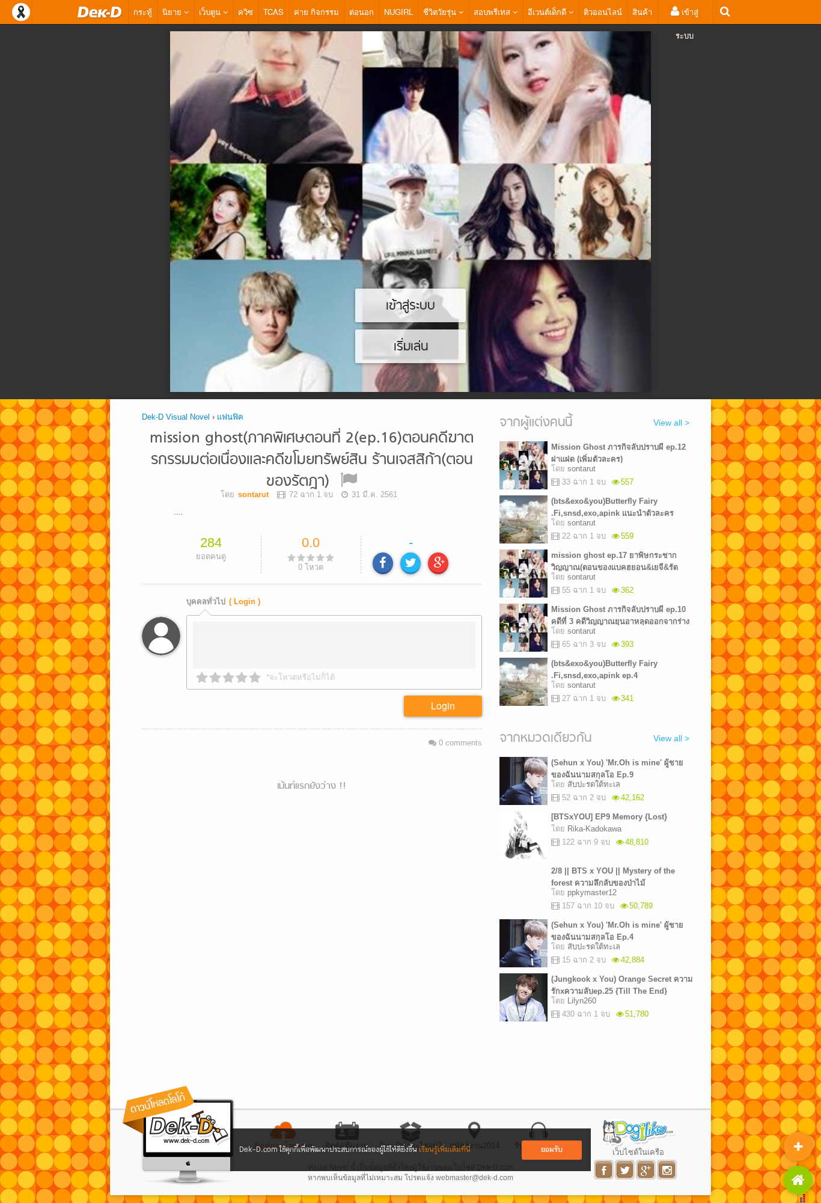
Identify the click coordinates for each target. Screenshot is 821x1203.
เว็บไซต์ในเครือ (638, 1152)
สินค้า (642, 11)
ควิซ (245, 11)
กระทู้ (142, 11)
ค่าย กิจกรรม (316, 11)
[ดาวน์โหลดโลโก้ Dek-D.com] (179, 1135)
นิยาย (173, 11)
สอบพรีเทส (493, 11)
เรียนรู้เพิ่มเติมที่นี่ (445, 1150)
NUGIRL (398, 11)
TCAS (273, 11)
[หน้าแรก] (100, 12)
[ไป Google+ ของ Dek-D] (646, 1170)
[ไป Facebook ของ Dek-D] (604, 1170)
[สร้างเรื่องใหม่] (798, 1146)
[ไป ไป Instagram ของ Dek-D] (667, 1170)
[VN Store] (798, 1180)
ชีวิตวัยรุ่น (441, 11)
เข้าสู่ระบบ (687, 23)
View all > (671, 422)
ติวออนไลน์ (603, 11)
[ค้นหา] (725, 11)
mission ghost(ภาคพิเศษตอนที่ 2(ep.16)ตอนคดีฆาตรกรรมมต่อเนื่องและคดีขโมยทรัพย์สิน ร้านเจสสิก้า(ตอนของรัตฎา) (312, 460)
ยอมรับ (552, 1150)
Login (443, 705)
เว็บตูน (211, 11)
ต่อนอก (361, 11)
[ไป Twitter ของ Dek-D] (625, 1170)
